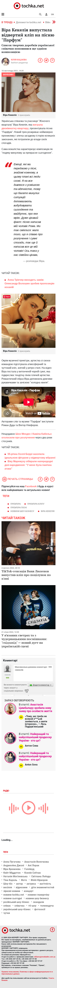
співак (7, 905)
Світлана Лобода (41, 876)
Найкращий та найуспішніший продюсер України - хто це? (35, 737)
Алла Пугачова (12, 861)
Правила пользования (10, 972)
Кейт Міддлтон (12, 872)
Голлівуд (29, 869)
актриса (31, 883)
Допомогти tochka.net (29, 22)
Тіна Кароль (10, 880)
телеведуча (47, 905)
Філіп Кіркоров (39, 880)
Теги (6, 852)
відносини (21, 887)
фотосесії (39, 909)
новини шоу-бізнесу (22, 511)
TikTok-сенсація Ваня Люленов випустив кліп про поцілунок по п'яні (26, 575)
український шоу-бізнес (17, 909)
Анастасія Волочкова (36, 861)
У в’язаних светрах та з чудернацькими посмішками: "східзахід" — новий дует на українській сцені (24, 640)
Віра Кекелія (47, 511)
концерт (28, 891)
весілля (7, 887)
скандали (38, 902)
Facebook (31, 486)
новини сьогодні (12, 898)
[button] (46, 14)
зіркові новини (11, 891)
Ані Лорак (33, 865)
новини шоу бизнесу (37, 898)
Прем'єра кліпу (35, 504)
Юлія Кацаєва (19, 59)
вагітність (45, 883)
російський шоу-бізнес (16, 902)
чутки (6, 913)
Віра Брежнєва (12, 869)
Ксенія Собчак (32, 872)
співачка (19, 905)
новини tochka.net (13, 894)
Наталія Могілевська (15, 876)
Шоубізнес (8, 75)
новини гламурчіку (38, 894)
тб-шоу (32, 905)
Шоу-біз (7, 883)
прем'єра (15, 504)
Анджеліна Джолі (13, 865)
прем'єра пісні (18, 507)
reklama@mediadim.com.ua (44, 957)
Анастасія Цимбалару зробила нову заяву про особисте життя (35, 708)
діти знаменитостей (42, 887)
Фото (24, 880)
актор (19, 883)
